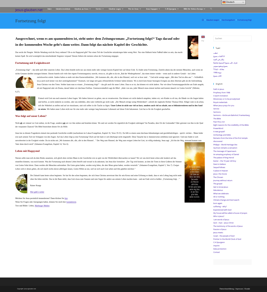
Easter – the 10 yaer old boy (224, 161)
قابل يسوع (217, 76)
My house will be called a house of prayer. (230, 213)
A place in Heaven (220, 170)
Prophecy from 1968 (221, 92)
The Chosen (218, 177)
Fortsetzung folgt (245, 20)
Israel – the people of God (223, 236)
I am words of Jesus (221, 219)
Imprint (216, 245)
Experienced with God (222, 210)
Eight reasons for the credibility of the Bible (231, 125)
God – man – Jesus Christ (223, 223)
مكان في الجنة (218, 59)
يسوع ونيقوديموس (220, 66)
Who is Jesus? (218, 216)
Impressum (239, 289)
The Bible (217, 118)
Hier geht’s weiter (37, 192)
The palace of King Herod (223, 157)
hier (66, 198)
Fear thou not (219, 122)
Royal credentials (220, 102)
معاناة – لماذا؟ (218, 69)
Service (216, 108)
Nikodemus (218, 190)
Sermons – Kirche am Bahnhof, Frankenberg (231, 115)
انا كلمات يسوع (219, 56)
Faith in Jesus (218, 89)
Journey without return (222, 180)
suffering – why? (220, 206)
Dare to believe (219, 164)
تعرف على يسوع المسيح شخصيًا (225, 62)
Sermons (217, 112)
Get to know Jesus (220, 187)
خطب (215, 53)
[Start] (203, 20)
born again (217, 203)
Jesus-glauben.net (29, 10)
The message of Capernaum (224, 151)
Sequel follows (219, 167)
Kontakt (247, 289)
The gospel (217, 183)
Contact (216, 252)
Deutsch (230, 2)
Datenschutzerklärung (227, 289)
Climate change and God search (226, 200)
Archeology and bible (222, 135)
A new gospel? (219, 131)
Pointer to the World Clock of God (227, 239)
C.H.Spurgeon (219, 242)
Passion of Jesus (219, 229)
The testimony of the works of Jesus (228, 226)
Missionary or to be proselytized (226, 99)
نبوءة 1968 (217, 72)
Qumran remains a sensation (225, 148)
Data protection (219, 249)
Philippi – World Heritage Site (225, 144)
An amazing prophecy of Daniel (226, 154)
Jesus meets (218, 232)
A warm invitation (220, 95)
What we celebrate (221, 193)
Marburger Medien (42, 206)
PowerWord (218, 128)
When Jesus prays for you (223, 105)
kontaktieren (71, 202)
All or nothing (218, 196)
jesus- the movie (220, 174)
